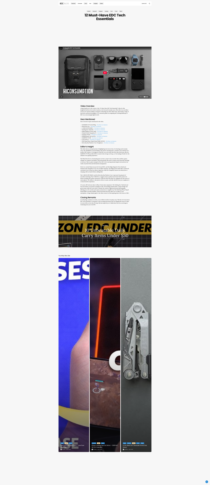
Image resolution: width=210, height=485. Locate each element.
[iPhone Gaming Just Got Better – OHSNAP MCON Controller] (105, 355)
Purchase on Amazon (102, 125)
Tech (111, 11)
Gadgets (100, 11)
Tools (116, 11)
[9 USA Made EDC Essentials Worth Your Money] (136, 355)
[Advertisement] (105, 34)
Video (121, 11)
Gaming (106, 11)
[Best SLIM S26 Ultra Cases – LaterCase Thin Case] (74, 355)
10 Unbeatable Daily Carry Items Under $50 (105, 231)
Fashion (88, 11)
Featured (94, 11)
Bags (62, 443)
